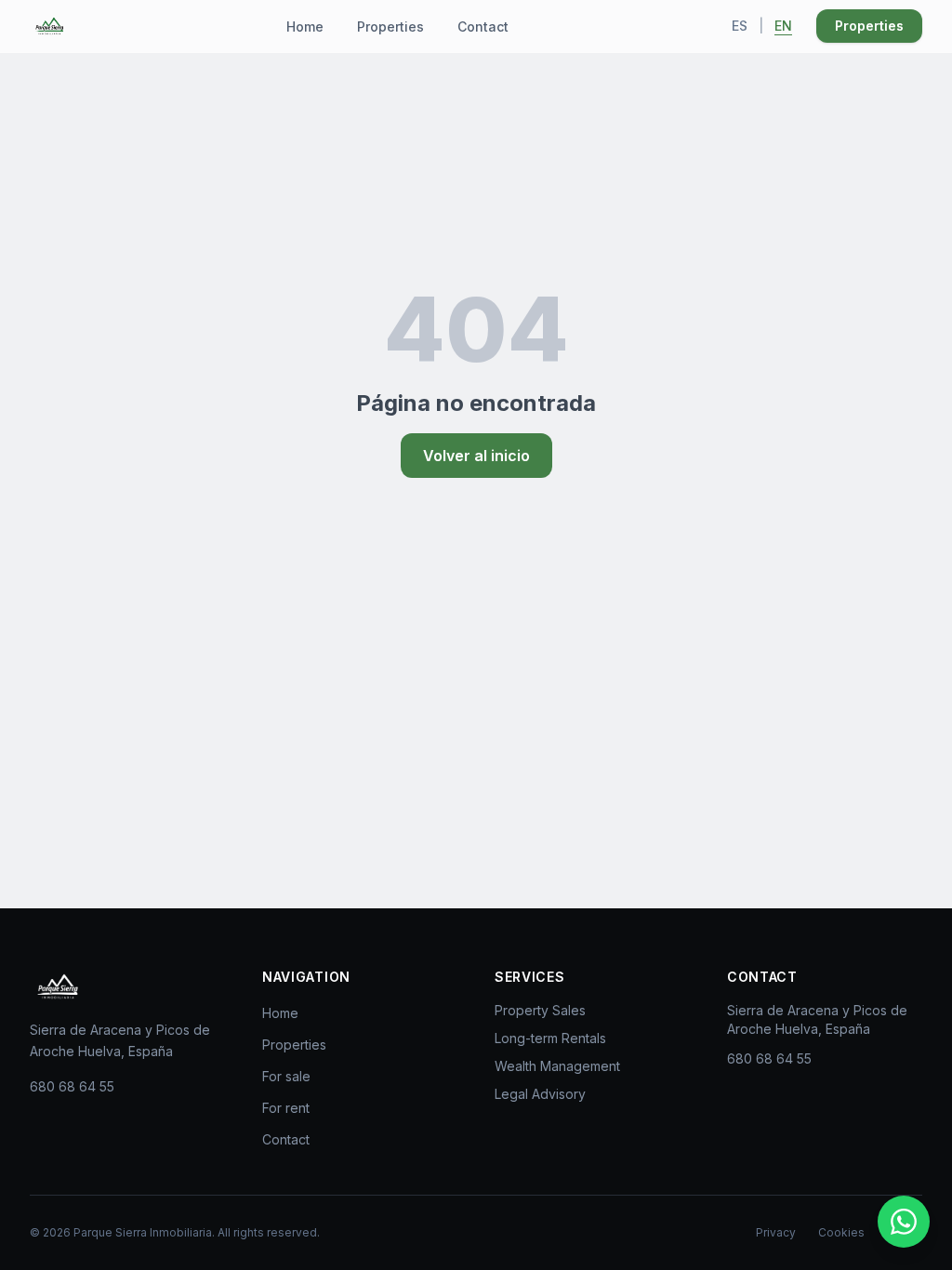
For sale (286, 1076)
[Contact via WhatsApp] (904, 1222)
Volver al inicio (476, 455)
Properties (390, 26)
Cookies (841, 1232)
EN (783, 25)
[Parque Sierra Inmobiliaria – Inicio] (58, 986)
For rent (286, 1108)
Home (305, 26)
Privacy (776, 1232)
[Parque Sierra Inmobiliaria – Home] (49, 26)
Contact (483, 26)
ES (739, 25)
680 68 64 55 (72, 1086)
